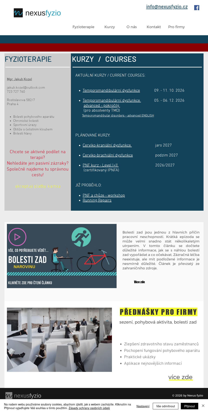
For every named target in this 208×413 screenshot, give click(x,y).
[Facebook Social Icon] (196, 7)
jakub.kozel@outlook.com (26, 88)
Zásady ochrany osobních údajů (89, 408)
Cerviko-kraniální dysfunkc (106, 145)
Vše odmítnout (165, 406)
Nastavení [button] (143, 406)
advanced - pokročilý (101, 105)
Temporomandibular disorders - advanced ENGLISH (118, 116)
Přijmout (189, 406)
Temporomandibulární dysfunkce (112, 100)
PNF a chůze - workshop (104, 195)
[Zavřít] (203, 406)
